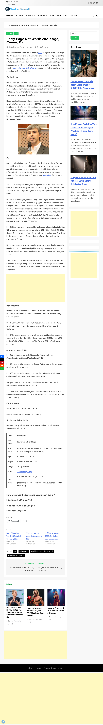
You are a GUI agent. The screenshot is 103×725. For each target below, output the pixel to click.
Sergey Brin (47, 175)
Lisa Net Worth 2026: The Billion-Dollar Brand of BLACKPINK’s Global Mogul (82, 84)
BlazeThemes (57, 668)
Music (51, 16)
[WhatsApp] (2, 368)
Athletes (29, 16)
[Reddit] (2, 365)
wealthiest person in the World (23, 68)
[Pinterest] (2, 362)
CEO (40, 53)
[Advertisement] (35, 288)
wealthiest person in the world (42, 551)
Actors (19, 16)
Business (41, 16)
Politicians (62, 16)
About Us (73, 16)
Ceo (16, 33)
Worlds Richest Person (16, 555)
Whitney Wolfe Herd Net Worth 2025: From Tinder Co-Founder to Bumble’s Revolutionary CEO (14, 612)
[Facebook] (2, 356)
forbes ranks (23, 551)
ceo (15, 551)
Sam (9, 621)
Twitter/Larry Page (24, 472)
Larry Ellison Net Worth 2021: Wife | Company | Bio (13, 536)
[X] (2, 359)
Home (10, 16)
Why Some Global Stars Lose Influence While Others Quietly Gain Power (83, 180)
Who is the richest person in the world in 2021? (34, 536)
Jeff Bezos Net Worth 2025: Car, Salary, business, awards (53, 536)
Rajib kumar (14, 47)
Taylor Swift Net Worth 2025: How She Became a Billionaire (55, 610)
